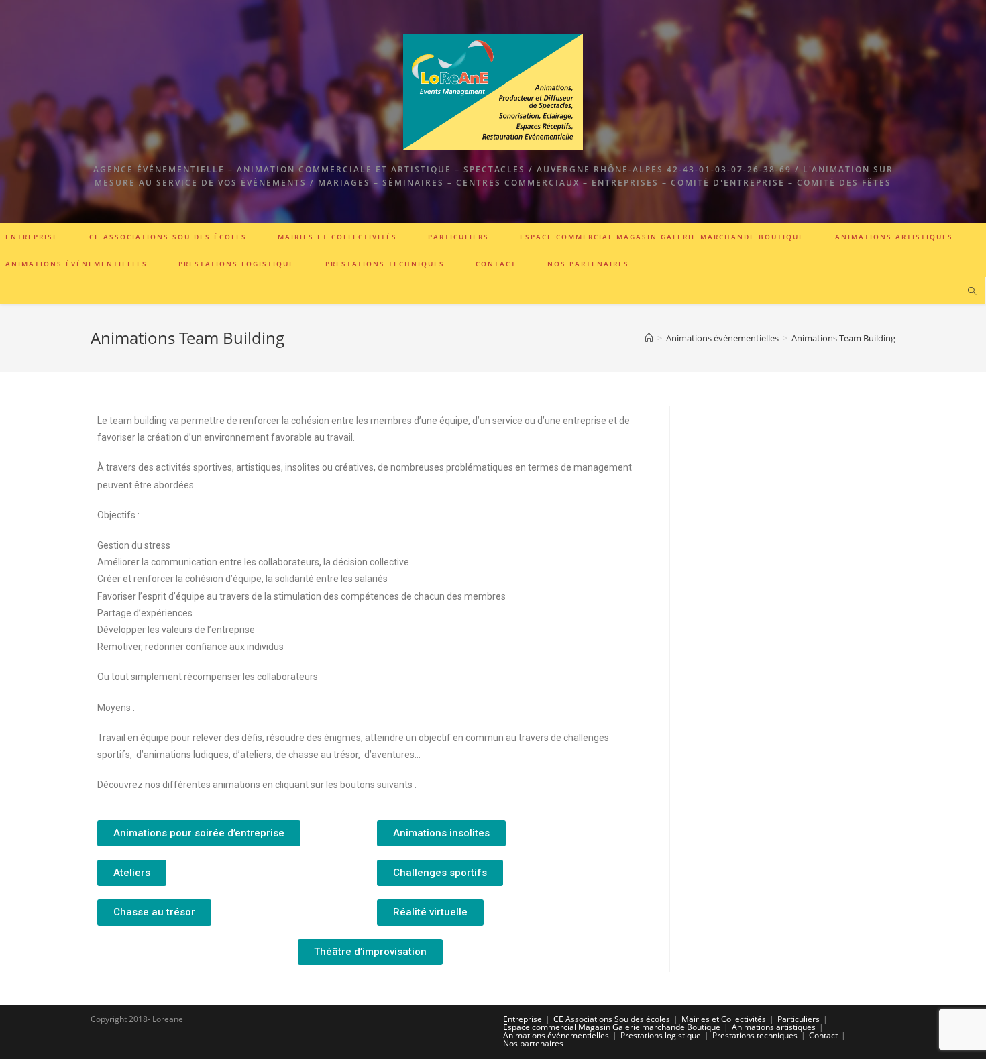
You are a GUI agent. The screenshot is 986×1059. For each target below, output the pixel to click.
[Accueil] (649, 338)
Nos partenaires (533, 1043)
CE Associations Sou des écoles (611, 1019)
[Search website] (972, 291)
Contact (823, 1035)
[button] (198, 833)
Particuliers (798, 1019)
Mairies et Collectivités (723, 1019)
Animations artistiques (774, 1027)
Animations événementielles (556, 1035)
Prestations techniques (755, 1035)
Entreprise (522, 1019)
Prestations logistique (660, 1035)
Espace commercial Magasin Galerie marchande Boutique (611, 1027)
